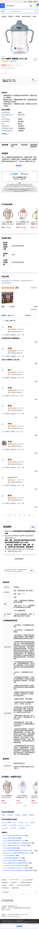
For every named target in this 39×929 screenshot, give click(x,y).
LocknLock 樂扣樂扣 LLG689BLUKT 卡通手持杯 (16, 868)
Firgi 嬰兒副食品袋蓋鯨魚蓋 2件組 (12, 858)
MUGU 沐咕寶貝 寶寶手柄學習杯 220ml (13, 840)
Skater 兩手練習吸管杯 (9, 855)
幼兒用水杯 (10, 815)
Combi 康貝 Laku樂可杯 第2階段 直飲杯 (13, 865)
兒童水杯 (32, 822)
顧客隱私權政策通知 (25, 882)
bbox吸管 (4, 825)
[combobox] (30, 316)
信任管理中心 (14, 882)
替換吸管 (24, 815)
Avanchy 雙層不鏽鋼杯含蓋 (10, 838)
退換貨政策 (5, 882)
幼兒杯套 (17, 815)
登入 (25, 1)
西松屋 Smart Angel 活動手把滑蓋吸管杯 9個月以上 (16, 853)
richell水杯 (13, 828)
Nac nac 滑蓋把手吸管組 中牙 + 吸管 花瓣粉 (15, 845)
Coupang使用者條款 (27, 879)
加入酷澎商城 (5, 887)
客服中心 (35, 1)
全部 (3, 11)
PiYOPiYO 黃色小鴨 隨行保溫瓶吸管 (12, 860)
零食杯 (3, 815)
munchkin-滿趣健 (6, 822)
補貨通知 (19, 926)
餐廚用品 (10, 16)
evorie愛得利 (21, 828)
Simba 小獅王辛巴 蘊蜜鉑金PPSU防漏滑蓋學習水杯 (17, 843)
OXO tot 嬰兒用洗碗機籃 (9, 848)
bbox (26, 822)
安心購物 (4, 885)
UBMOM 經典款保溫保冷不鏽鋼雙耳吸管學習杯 (15, 863)
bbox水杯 (20, 822)
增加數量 (3, 88)
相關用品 (31, 815)
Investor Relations (14, 879)
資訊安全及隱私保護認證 (23, 885)
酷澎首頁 (4, 16)
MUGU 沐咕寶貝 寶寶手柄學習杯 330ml (13, 835)
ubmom (27, 825)
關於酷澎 (3, 879)
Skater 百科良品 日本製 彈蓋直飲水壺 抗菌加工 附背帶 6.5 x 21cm (18, 850)
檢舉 (31, 570)
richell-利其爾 (12, 825)
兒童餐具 (17, 16)
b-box (14, 822)
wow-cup (20, 825)
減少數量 (14, 88)
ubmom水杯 (5, 828)
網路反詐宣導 (15, 887)
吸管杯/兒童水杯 (26, 16)
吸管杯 (34, 16)
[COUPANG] (7, 901)
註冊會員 (30, 1)
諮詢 (32, 527)
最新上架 (11, 315)
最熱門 (4, 315)
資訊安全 (11, 885)
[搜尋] (36, 11)
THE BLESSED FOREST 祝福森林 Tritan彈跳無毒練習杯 (18, 870)
